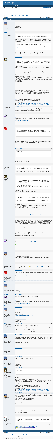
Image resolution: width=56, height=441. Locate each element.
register (47, 17)
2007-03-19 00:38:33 (18, 307)
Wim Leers (6, 270)
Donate (30, 5)
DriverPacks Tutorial (31, 426)
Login (27, 5)
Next (16, 17)
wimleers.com (27, 275)
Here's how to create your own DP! (43, 104)
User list (14, 5)
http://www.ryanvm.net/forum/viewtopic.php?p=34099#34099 (41, 115)
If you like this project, (26, 103)
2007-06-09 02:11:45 (18, 405)
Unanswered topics (49, 7)
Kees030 (5, 323)
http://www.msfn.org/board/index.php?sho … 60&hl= (28, 241)
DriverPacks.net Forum (9, 2)
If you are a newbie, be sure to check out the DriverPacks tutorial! (26, 104)
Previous (7, 17)
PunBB (38, 436)
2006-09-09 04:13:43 (18, 106)
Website (5, 124)
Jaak (5, 250)
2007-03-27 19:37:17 (18, 367)
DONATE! (36, 426)
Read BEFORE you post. (19, 426)
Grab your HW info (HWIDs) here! (42, 103)
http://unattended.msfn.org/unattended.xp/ (23, 47)
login (44, 17)
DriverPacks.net (6, 5)
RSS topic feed (50, 19)
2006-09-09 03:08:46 (18, 57)
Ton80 (5, 405)
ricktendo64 (6, 113)
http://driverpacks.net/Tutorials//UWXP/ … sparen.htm (39, 266)
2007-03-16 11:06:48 (18, 294)
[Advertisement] (28, 11)
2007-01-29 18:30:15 (18, 250)
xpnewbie (5, 148)
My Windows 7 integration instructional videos (22, 120)
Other (13, 15)
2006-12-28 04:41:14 (18, 164)
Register (24, 5)
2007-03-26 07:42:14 (18, 323)
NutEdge (5, 32)
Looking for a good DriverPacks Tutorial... (22, 15)
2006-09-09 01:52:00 (18, 32)
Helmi (5, 57)
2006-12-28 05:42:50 (18, 173)
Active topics (44, 7)
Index (11, 5)
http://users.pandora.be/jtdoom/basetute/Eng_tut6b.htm (24, 315)
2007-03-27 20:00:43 (18, 392)
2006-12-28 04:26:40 (18, 148)
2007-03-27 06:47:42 (18, 348)
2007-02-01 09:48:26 (18, 270)
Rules (17, 5)
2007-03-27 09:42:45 (18, 356)
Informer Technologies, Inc (48, 436)
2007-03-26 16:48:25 (18, 334)
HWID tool (25, 426)
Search (20, 5)
